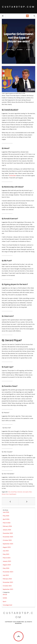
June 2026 (6, 512)
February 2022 (7, 579)
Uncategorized (7, 605)
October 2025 (7, 540)
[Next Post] (26, 501)
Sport (29, 49)
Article (5, 594)
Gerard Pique (14, 491)
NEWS (5, 598)
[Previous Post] (10, 501)
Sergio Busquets (12, 494)
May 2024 (6, 568)
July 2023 (6, 575)
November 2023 (8, 572)
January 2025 (7, 561)
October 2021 (7, 586)
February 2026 (7, 526)
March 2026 (6, 522)
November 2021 (8, 582)
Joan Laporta (25, 491)
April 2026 (6, 519)
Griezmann (12, 175)
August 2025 (7, 547)
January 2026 (7, 529)
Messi (7, 494)
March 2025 (6, 558)
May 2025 (6, 554)
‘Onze (9, 491)
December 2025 (8, 533)
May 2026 (6, 515)
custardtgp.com (18, 6)
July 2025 (6, 550)
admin (20, 49)
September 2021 (8, 589)
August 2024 (7, 565)
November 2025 (8, 536)
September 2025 (8, 543)
